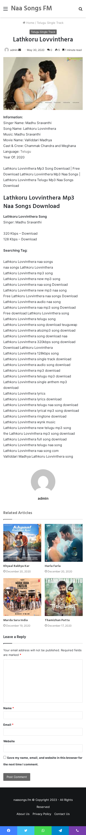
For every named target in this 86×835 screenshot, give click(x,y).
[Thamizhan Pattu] (64, 597)
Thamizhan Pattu (57, 620)
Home (29, 22)
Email (8, 724)
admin (14, 50)
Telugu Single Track (50, 22)
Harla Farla (53, 566)
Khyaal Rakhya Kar (16, 566)
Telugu (25, 151)
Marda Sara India (15, 620)
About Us (23, 814)
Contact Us (62, 814)
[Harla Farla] (64, 543)
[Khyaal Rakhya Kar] (22, 543)
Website (9, 741)
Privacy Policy (42, 814)
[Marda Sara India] (22, 597)
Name (8, 708)
